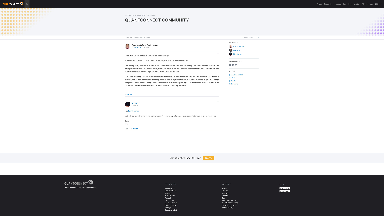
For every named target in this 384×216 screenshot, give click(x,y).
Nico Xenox (136, 103)
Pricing (319, 4)
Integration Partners (230, 200)
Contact (225, 196)
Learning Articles (171, 203)
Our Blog (225, 193)
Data (344, 4)
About (224, 188)
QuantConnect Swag (230, 203)
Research (327, 4)
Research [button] (129, 37)
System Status (170, 205)
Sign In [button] (379, 4)
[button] (248, 38)
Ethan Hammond (134, 111)
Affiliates (225, 191)
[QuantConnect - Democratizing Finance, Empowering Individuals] (13, 4)
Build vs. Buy (170, 196)
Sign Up (208, 158)
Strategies (337, 4)
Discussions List (171, 210)
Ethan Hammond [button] (137, 47)
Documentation (170, 191)
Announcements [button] (139, 37)
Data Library (169, 200)
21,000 (287, 191)
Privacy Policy (227, 208)
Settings (168, 208)
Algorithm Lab (170, 188)
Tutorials (168, 198)
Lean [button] (148, 37)
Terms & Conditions (229, 205)
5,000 (287, 188)
